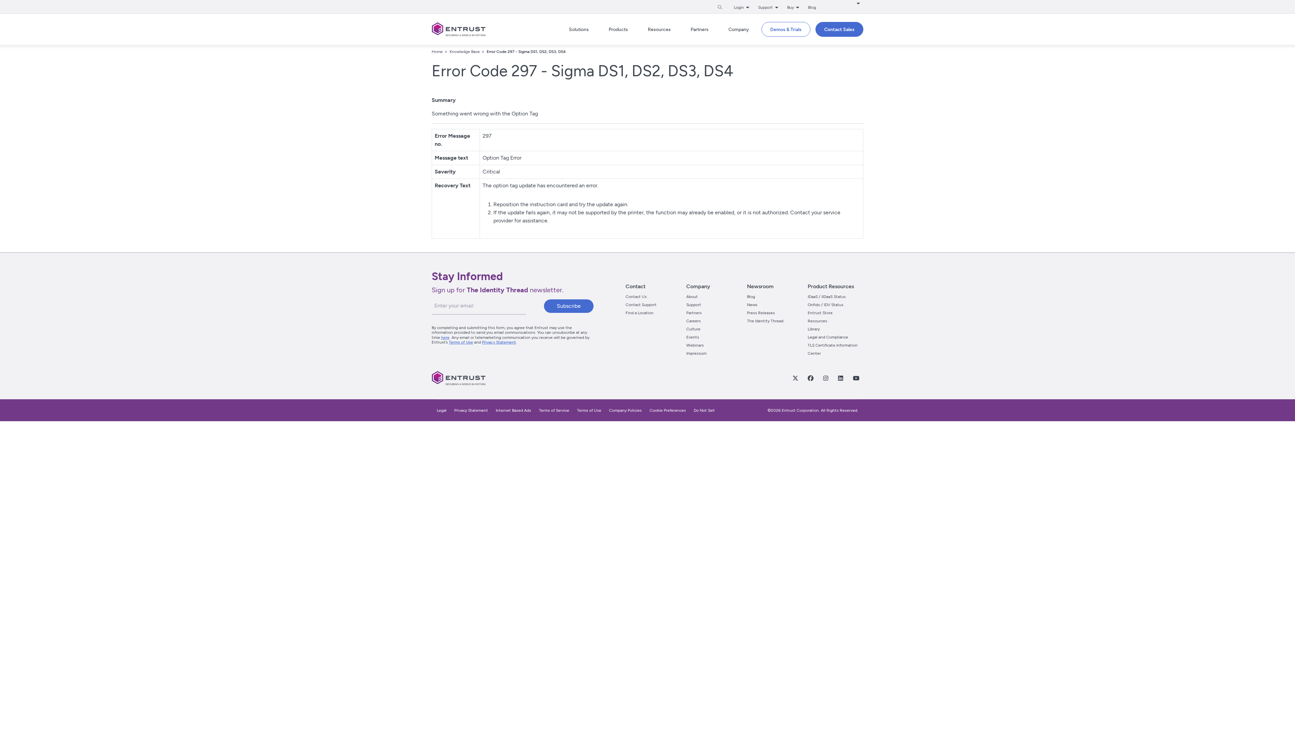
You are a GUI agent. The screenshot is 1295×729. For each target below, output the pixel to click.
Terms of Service (554, 410)
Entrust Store (820, 312)
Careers (693, 321)
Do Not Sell (704, 410)
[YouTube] (856, 378)
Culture (693, 329)
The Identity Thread (765, 321)
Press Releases (761, 312)
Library (814, 329)
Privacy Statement (499, 342)
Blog (812, 7)
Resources (817, 321)
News (752, 304)
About (692, 296)
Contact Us (636, 296)
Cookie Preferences (668, 410)
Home (437, 51)
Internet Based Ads (513, 410)
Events (692, 337)
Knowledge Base (465, 51)
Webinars (695, 345)
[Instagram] (826, 378)
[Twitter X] (795, 378)
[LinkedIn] (840, 378)
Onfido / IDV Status (825, 304)
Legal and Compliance (828, 337)
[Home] (459, 29)
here (445, 337)
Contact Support (641, 304)
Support (693, 304)
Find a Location (640, 312)
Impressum (696, 353)
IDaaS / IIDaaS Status (827, 296)
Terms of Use (461, 342)
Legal (442, 410)
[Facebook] (810, 378)
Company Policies (625, 410)
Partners (694, 312)
